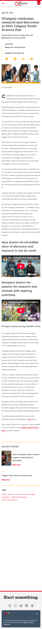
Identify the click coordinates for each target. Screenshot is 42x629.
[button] (8, 58)
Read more (16, 464)
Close (37, 615)
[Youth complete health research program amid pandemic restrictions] (6, 458)
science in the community (25, 494)
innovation (5, 497)
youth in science (8, 494)
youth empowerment (9, 500)
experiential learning (19, 497)
